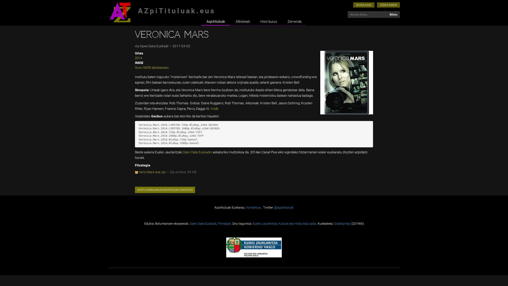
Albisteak (243, 21)
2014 (138, 58)
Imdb (214, 109)
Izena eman (388, 5)
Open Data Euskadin (198, 152)
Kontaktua (253, 207)
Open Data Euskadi (203, 223)
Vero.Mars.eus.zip (152, 172)
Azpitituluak (216, 21)
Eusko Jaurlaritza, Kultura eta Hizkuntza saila (284, 223)
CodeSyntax (342, 223)
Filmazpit (224, 223)
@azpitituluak (284, 207)
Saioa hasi (363, 5)
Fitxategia (142, 165)
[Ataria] (120, 12)
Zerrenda (294, 21)
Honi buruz (268, 21)
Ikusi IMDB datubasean (152, 68)
